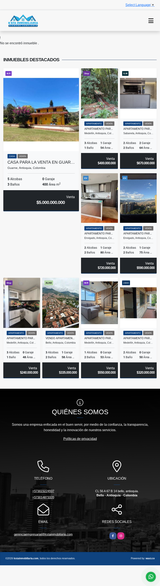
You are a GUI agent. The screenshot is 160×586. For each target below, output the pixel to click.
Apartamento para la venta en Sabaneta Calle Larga (138, 128)
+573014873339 (43, 497)
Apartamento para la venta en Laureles (99, 338)
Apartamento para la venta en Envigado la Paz (99, 233)
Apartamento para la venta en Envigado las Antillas (138, 233)
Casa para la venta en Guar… (41, 162)
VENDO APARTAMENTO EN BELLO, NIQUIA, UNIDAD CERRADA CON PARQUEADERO (61, 338)
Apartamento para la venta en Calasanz (99, 128)
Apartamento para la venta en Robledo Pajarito (22, 338)
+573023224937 (43, 491)
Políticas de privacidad (80, 439)
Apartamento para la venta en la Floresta (138, 338)
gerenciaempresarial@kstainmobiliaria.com (43, 534)
